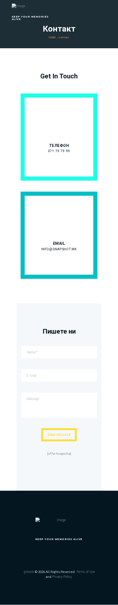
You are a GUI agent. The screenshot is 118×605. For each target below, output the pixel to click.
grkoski (29, 572)
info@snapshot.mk (59, 249)
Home (52, 37)
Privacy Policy (62, 577)
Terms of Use (85, 572)
